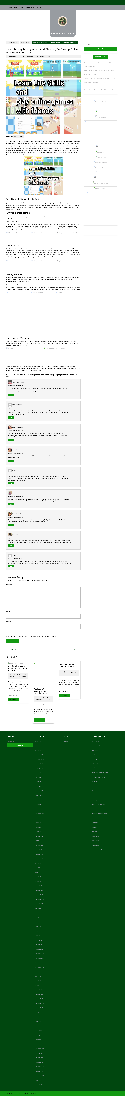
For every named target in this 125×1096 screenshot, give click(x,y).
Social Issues (95, 836)
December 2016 (39, 1066)
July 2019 (38, 976)
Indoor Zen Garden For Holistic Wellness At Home (100, 90)
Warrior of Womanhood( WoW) (100, 772)
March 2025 (38, 745)
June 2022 (38, 827)
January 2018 (39, 1035)
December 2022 (39, 800)
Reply (10, 395)
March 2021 (38, 886)
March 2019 (38, 989)
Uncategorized (95, 845)
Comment (9, 584)
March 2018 (38, 1030)
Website (8, 632)
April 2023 (38, 782)
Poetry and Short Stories (98, 804)
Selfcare (94, 786)
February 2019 (39, 994)
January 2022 (39, 840)
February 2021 (39, 890)
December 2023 (39, 759)
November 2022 (39, 804)
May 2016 (38, 1080)
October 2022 (39, 809)
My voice (94, 791)
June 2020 (38, 926)
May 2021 (38, 876)
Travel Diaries (95, 840)
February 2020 (39, 944)
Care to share (95, 741)
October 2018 (39, 1008)
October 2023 (39, 763)
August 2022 (38, 818)
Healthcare (94, 781)
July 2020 (38, 922)
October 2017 (39, 1044)
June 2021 (38, 872)
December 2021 (39, 845)
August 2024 (38, 750)
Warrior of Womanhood (98, 849)
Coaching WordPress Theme (17, 1093)
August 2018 (38, 1012)
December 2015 (39, 1084)
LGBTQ (94, 795)
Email (8, 621)
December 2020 (39, 899)
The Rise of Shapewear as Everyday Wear (40, 691)
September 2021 (39, 858)
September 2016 (39, 1075)
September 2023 (39, 768)
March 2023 (38, 786)
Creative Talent (96, 745)
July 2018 (38, 1017)
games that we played (13, 209)
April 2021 (38, 881)
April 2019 (38, 985)
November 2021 (39, 849)
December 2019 (39, 953)
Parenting (94, 800)
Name (8, 611)
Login (15, 7)
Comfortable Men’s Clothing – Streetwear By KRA (18, 668)
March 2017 (38, 1053)
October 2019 (39, 962)
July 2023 (38, 777)
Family (93, 754)
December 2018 (39, 1003)
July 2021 (38, 867)
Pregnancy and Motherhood (99, 813)
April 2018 (38, 1026)
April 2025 (38, 741)
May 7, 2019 (64, 671)
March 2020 (38, 940)
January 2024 (39, 754)
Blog (10, 7)
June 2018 (38, 1021)
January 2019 (39, 999)
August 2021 (38, 863)
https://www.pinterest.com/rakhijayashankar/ (96, 232)
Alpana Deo (15, 404)
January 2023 (39, 795)
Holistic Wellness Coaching (33, 7)
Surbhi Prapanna (17, 427)
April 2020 (38, 935)
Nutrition (94, 768)
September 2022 (39, 813)
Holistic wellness (96, 763)
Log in (65, 745)
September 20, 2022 (15, 675)
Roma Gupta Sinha (17, 513)
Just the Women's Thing (98, 777)
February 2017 (39, 1057)
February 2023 (39, 791)
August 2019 (38, 971)
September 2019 (39, 967)
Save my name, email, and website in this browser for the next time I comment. (32, 636)
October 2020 (39, 908)
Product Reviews (25, 42)
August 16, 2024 (40, 697)
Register (66, 741)
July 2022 (38, 822)
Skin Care (94, 831)
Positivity (94, 809)
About (21, 7)
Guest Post (95, 759)
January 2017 (39, 1062)
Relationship (95, 822)
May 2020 (38, 931)
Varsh (13, 534)
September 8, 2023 (14, 56)
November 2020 (39, 904)
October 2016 (39, 1071)
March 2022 (38, 831)
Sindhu (14, 555)
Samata (14, 470)
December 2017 (39, 1039)
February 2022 (39, 836)
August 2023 (38, 773)
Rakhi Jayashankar (62, 33)
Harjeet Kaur (15, 449)
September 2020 (39, 913)
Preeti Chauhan (16, 382)
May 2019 (38, 980)
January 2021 (39, 895)
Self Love (94, 827)
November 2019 (39, 958)
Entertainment (95, 750)
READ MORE (14, 700)
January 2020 (39, 949)
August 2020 (38, 917)
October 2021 (39, 854)
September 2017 (39, 1048)
